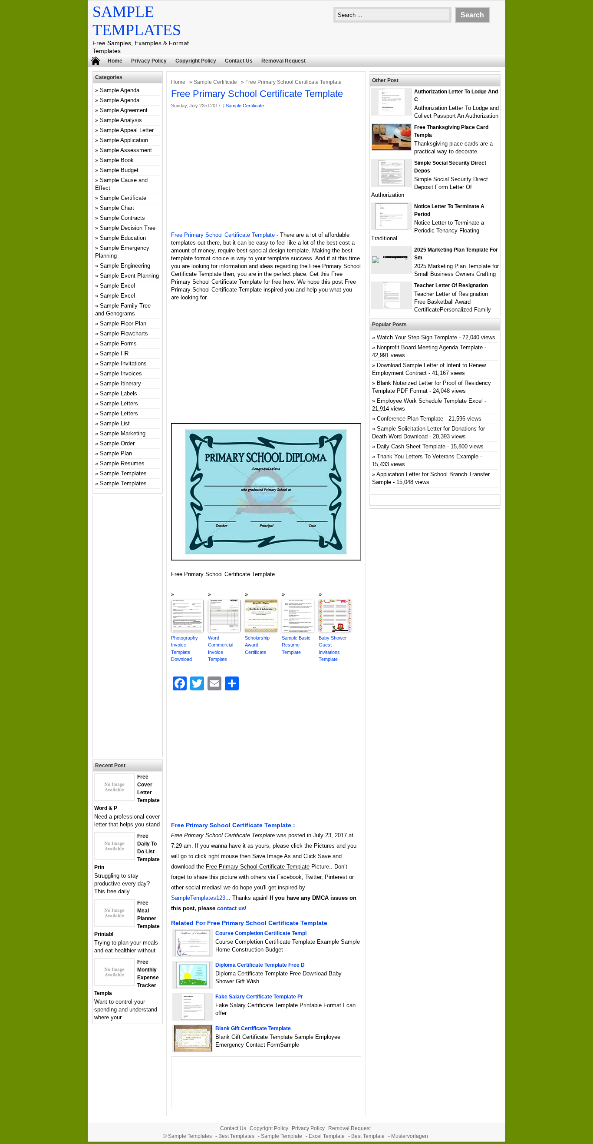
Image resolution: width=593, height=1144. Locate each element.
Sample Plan (116, 453)
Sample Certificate (215, 82)
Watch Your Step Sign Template (417, 337)
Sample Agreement (124, 110)
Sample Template (281, 1136)
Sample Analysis (121, 120)
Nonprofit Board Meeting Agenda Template (430, 347)
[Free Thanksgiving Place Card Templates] (391, 148)
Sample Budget (119, 170)
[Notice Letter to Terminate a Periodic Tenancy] (392, 227)
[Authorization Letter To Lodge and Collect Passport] (392, 112)
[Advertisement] (266, 170)
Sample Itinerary (120, 383)
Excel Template (327, 1136)
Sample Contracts (122, 218)
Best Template (368, 1136)
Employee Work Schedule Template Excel (430, 401)
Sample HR (114, 353)
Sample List (115, 423)
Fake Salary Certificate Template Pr (259, 997)
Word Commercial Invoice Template (220, 648)
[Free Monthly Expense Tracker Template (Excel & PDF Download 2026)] (114, 983)
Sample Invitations (123, 363)
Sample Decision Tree (127, 228)
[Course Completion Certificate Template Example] (192, 954)
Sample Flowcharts (124, 333)
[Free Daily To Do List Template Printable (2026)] (114, 857)
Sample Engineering (125, 265)
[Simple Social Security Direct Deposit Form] (392, 184)
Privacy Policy (149, 61)
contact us (231, 908)
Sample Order (117, 443)
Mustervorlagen (409, 1136)
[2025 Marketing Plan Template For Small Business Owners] (391, 256)
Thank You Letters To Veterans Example (427, 456)
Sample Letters (119, 403)
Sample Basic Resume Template (296, 645)
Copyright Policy (195, 61)
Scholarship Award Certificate (257, 645)
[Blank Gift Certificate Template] (193, 1049)
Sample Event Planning (129, 275)
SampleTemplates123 (198, 898)
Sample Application (124, 140)
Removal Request (283, 61)
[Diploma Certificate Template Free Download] (193, 986)
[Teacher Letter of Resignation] (391, 306)
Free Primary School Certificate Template (223, 235)
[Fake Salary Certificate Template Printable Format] (192, 1018)
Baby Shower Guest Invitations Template (333, 648)
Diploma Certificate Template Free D (260, 965)
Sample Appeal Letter (127, 130)
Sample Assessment (126, 150)
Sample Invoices (121, 373)
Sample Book (117, 160)
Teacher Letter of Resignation (451, 285)
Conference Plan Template (410, 418)
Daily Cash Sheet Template (411, 446)
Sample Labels (118, 393)
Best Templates (236, 1136)
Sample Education (123, 238)
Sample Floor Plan (123, 323)
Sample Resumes (122, 463)
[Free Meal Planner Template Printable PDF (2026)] (114, 924)
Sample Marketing (122, 433)
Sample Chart (117, 208)
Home (115, 61)
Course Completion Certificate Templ (260, 933)
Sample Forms (118, 343)
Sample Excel (117, 285)
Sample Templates (123, 473)
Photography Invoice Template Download (184, 648)
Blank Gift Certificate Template (253, 1028)
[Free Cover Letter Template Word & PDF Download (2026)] (114, 798)
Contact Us (239, 61)
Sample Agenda (119, 90)
